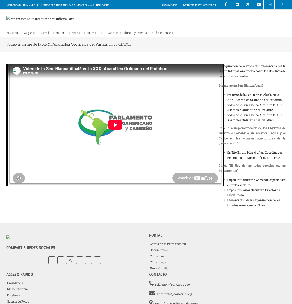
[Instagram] (280, 4)
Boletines (13, 295)
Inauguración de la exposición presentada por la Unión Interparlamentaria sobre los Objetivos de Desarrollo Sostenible (252, 71)
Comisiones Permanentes (168, 244)
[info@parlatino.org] (269, 4)
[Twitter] (70, 260)
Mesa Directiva (17, 289)
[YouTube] (79, 260)
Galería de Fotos (18, 301)
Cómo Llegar (159, 262)
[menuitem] (169, 4)
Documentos (159, 250)
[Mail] (97, 260)
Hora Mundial (160, 268)
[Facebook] (224, 4)
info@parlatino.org (55, 4)
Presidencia (15, 283)
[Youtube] (257, 4)
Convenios (157, 256)
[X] (246, 4)
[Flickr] (235, 4)
